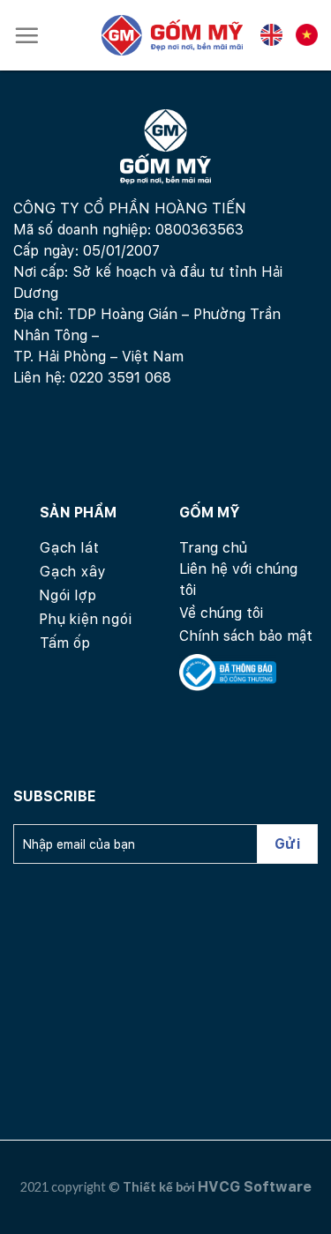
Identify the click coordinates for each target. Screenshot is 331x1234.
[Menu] (26, 35)
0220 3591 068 (120, 377)
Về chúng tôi (221, 613)
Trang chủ (213, 547)
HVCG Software (255, 1186)
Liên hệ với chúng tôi (238, 579)
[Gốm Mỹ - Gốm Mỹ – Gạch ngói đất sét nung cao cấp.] (172, 35)
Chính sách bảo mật (245, 636)
